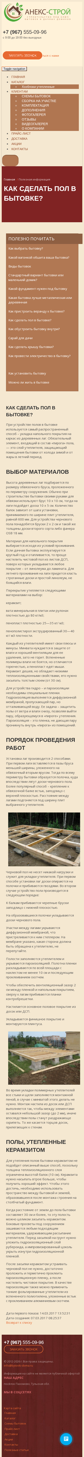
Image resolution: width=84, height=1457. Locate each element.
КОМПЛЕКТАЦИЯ (35, 105)
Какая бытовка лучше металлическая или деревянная (40, 299)
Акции (16, 144)
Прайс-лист (21, 133)
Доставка (19, 138)
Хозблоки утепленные (38, 87)
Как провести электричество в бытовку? (39, 356)
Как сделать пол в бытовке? (29, 320)
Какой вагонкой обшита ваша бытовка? (38, 257)
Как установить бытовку (27, 373)
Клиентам (19, 91)
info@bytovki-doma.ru (18, 1365)
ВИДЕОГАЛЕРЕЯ (35, 124)
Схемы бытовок (15, 1423)
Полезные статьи (17, 1450)
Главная (18, 77)
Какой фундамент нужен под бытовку (37, 288)
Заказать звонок (23, 1349)
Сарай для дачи (20, 338)
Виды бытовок (19, 266)
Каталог (18, 82)
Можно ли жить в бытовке (28, 382)
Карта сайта (12, 1408)
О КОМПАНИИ (33, 128)
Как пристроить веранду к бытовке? (36, 311)
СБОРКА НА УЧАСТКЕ (39, 101)
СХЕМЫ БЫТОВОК (36, 96)
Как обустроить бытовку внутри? (34, 329)
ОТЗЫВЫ (29, 119)
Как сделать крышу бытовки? (31, 347)
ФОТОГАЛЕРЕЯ (34, 114)
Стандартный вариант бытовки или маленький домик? (36, 277)
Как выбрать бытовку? (25, 248)
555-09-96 (25, 32)
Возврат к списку (19, 1322)
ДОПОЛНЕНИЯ (33, 110)
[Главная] (41, 22)
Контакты (19, 149)
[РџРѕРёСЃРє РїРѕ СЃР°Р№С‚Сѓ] (5, 164)
